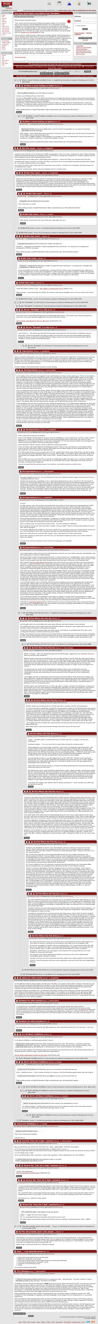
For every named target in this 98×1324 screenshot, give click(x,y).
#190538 (51, 88)
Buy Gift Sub (5, 31)
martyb (22, 15)
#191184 (62, 736)
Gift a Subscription (85, 38)
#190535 (55, 175)
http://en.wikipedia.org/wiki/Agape (28, 1173)
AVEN (82, 1009)
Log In (4, 34)
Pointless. (25, 1120)
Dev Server (5, 63)
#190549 (55, 1003)
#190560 (51, 1064)
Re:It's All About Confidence (29, 1058)
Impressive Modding (25, 1124)
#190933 (61, 550)
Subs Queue (5, 30)
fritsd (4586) (19, 1143)
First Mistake (22, 1271)
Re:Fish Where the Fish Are (39, 618)
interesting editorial (35, 602)
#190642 (56, 432)
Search (4, 23)
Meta (3, 47)
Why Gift (85, 40)
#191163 (67, 938)
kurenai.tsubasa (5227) (28, 550)
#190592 (50, 1126)
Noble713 (63, 644)
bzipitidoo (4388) (23, 372)
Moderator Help (19, 1313)
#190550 (55, 124)
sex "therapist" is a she (31, 302)
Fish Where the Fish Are (35, 613)
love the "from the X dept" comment (38, 1141)
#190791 (51, 1254)
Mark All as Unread (62, 73)
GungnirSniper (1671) (24, 312)
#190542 (53, 196)
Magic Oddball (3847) (26, 330)
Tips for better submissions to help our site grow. (32, 321)
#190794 (55, 1207)
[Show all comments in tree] (20, 80)
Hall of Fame (5, 26)
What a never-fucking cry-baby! (34, 80)
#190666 (54, 285)
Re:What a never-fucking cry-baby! (39, 86)
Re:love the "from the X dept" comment (41, 1165)
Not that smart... (29, 148)
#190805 (54, 1234)
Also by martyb (80, 54)
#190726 (55, 1182)
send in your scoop (64, 10)
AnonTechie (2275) (23, 285)
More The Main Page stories (83, 52)
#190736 (54, 1024)
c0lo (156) (21, 88)
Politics (4, 49)
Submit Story (6, 28)
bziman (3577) (20, 150)
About (3, 15)
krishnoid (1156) (21, 1254)
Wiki (3, 58)
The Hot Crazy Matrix (37, 562)
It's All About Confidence (32, 1034)
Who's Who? (5, 60)
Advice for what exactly (32, 978)
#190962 (58, 650)
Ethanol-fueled (50, 228)
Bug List (4, 62)
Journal (57, 88)
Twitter (4, 55)
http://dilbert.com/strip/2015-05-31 (51, 288)
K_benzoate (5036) (21, 353)
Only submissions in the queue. (84, 10)
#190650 (51, 1168)
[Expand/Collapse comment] (15, 80)
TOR (3, 65)
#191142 (63, 844)
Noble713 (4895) (21, 1273)
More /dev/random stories (83, 50)
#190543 (56, 312)
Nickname (77, 16)
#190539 (53, 353)
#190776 (54, 261)
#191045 (61, 794)
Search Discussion (55, 68)
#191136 (63, 702)
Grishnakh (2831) (27, 474)
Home (20, 1322)
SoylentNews (6, 5)
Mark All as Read (47, 73)
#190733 (57, 621)
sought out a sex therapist (83, 47)
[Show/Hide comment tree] (17, 80)
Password (77, 20)
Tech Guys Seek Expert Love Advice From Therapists (37, 13)
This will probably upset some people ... (37, 1226)
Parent (19, 112)
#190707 (57, 474)
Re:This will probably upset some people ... (37, 1232)
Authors (4, 21)
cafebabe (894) (20, 1126)
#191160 (65, 896)
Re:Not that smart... (33, 173)
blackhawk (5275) (25, 432)
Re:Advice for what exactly (30, 1000)
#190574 (53, 372)
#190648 (49, 1143)
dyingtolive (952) (25, 1182)
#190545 (59, 217)
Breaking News (6, 42)
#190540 (53, 980)
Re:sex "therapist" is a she (28, 306)
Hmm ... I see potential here (29, 1251)
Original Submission (81, 49)
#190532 (50, 150)
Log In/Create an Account (67, 67)
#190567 (61, 1098)
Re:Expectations (31, 370)
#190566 (51, 239)
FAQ (3, 16)
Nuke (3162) (29, 650)
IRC (3, 57)
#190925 (51, 1273)
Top (79, 67)
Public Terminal (80, 25)
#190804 (60, 500)
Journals (4, 18)
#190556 (54, 1037)
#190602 (58, 330)
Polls (3, 25)
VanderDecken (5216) (28, 500)
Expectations (27, 351)
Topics (3, 20)
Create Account (6, 33)
